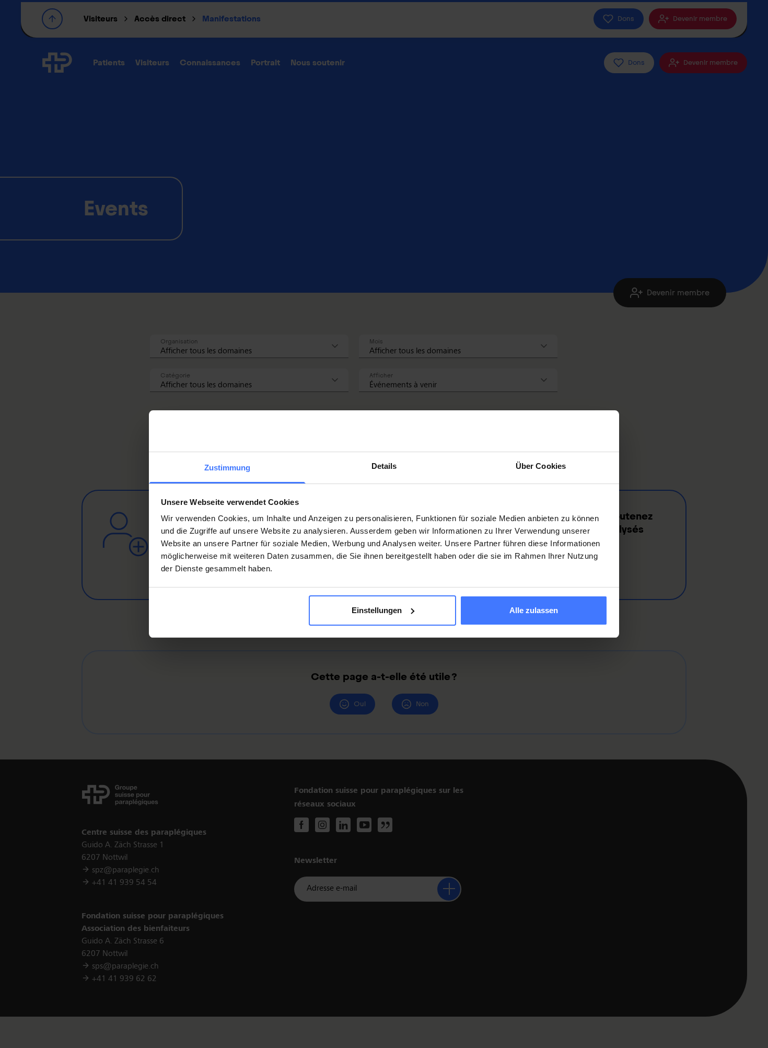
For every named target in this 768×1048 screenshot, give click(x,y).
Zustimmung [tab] (227, 467)
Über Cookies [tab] (541, 466)
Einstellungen (377, 610)
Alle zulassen (533, 610)
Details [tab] (384, 466)
